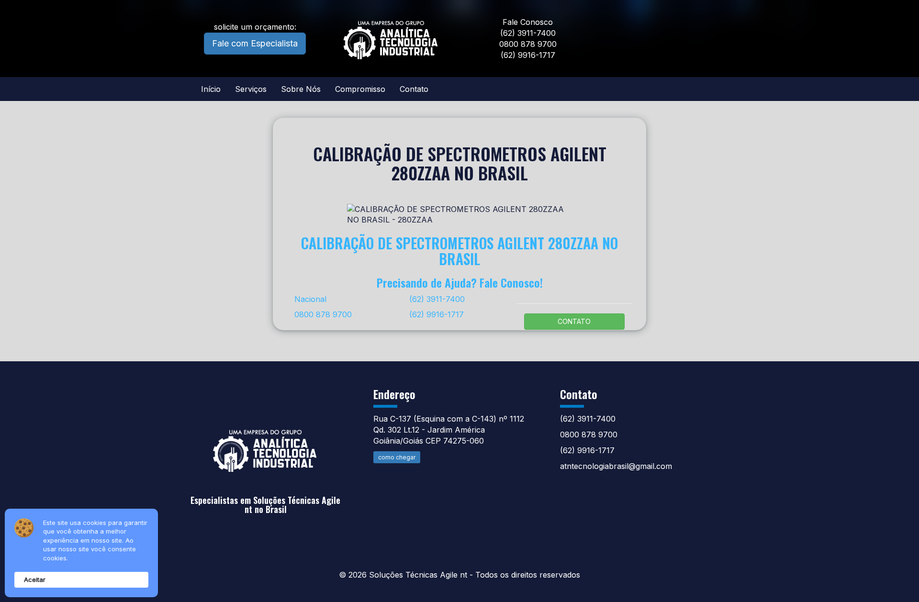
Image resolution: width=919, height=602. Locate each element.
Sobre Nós (301, 89)
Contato (414, 89)
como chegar (396, 457)
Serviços (251, 89)
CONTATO (574, 321)
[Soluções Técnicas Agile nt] (266, 443)
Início (211, 89)
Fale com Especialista (255, 43)
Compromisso (360, 89)
